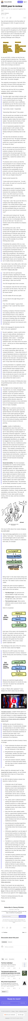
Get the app (20, 1014)
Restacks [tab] (10, 942)
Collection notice (23, 1011)
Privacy (13, 1011)
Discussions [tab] (11, 959)
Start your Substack (10, 1014)
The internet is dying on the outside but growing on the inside (10, 972)
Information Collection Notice (15, 921)
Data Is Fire (4, 384)
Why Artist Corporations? (8, 981)
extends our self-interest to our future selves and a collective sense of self (14, 719)
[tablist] (7, 942)
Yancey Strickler (5, 13)
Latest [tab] (6, 959)
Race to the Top (12, 269)
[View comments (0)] (7, 17)
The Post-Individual (6, 963)
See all (4, 991)
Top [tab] (2, 959)
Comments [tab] (4, 942)
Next (23, 932)
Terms (16, 1011)
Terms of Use (20, 919)
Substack (7, 1018)
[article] (14, 965)
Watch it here (22, 892)
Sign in (25, 2)
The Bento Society (6, 711)
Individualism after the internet (8, 964)
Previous (5, 932)
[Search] (25, 959)
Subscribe (20, 2)
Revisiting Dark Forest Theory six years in (10, 975)
